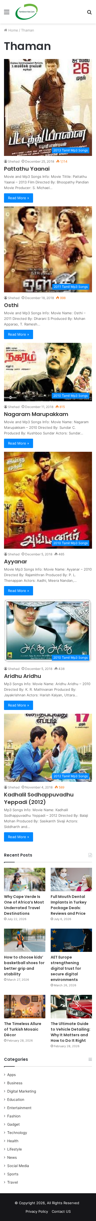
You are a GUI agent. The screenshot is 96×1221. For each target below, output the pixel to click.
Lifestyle (14, 1149)
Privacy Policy (37, 1211)
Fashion (14, 1116)
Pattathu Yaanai (27, 168)
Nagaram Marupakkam (36, 414)
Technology (17, 1132)
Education (15, 1099)
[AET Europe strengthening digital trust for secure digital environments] (71, 940)
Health (12, 1141)
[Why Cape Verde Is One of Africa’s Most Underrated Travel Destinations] (24, 879)
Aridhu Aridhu (22, 676)
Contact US (61, 1211)
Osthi (11, 305)
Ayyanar (15, 561)
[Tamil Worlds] (26, 12)
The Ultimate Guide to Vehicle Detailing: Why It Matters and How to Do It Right (70, 1032)
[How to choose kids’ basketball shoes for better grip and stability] (24, 940)
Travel (12, 1182)
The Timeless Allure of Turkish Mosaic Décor (22, 1029)
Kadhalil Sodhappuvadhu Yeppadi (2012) (39, 798)
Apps (11, 1075)
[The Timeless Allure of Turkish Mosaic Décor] (24, 1006)
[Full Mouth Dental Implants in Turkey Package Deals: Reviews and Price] (71, 879)
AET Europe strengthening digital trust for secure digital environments (66, 968)
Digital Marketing (21, 1091)
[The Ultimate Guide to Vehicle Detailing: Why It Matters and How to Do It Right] (71, 1006)
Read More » (18, 198)
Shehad (13, 161)
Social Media (18, 1166)
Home (12, 30)
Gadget (13, 1124)
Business (14, 1083)
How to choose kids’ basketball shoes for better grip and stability (24, 966)
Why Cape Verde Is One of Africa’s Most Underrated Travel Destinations (24, 905)
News (12, 1157)
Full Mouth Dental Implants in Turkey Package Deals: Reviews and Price (68, 905)
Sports (12, 1174)
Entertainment (19, 1108)
